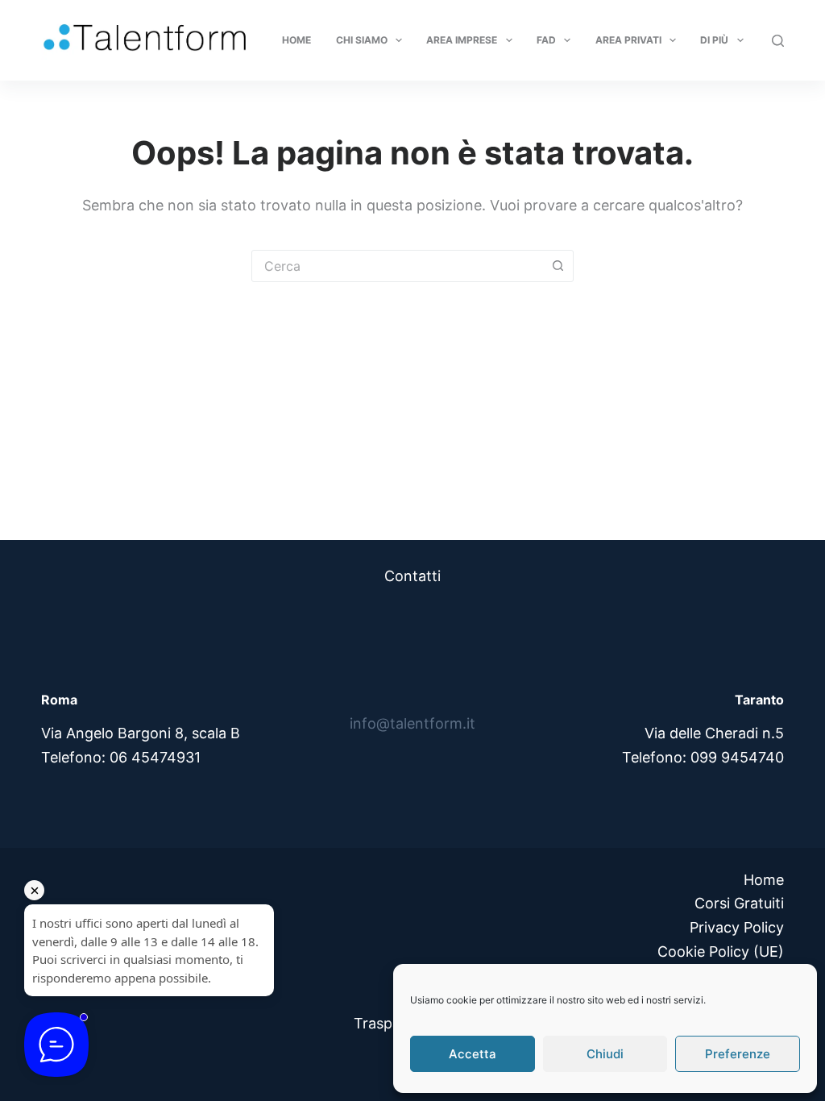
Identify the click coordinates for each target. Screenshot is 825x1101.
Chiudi (605, 1054)
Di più (714, 40)
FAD (546, 40)
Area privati (628, 40)
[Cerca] (778, 41)
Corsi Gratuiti (739, 903)
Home (296, 40)
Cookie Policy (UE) (720, 951)
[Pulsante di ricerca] (557, 266)
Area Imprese (461, 40)
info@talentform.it (412, 723)
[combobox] (397, 266)
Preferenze (737, 1054)
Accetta (472, 1054)
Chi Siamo (362, 40)
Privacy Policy (737, 927)
